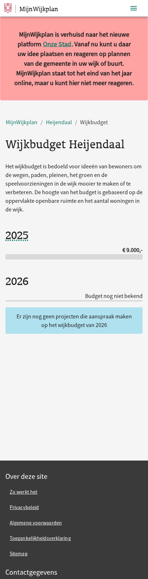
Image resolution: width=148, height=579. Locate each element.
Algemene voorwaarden (36, 522)
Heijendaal (59, 122)
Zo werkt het (23, 492)
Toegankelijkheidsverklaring (40, 538)
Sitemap (19, 553)
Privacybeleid (24, 507)
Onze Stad (57, 44)
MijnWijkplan (21, 122)
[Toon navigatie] (133, 8)
